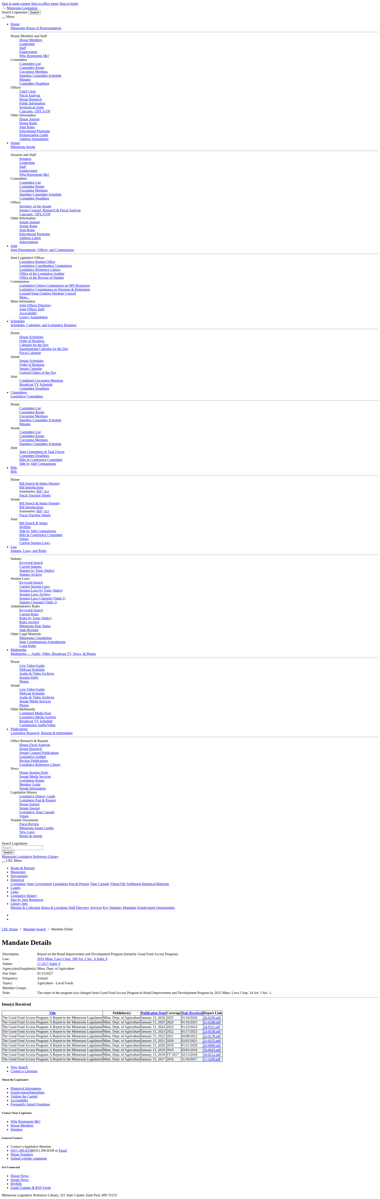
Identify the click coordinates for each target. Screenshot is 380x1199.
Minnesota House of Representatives (36, 28)
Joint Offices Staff (31, 309)
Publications (19, 729)
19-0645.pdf (212, 1050)
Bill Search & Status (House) (39, 483)
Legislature (18, 884)
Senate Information (32, 788)
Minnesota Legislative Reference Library (30, 856)
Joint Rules (27, 127)
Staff (22, 48)
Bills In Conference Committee (40, 460)
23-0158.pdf (212, 1031)
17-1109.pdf (211, 1059)
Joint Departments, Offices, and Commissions (42, 250)
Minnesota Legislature (22, 8)
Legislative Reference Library (40, 269)
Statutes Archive (30, 574)
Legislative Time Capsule (37, 812)
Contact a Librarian (24, 1071)
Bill (39, 491)
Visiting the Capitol (24, 1096)
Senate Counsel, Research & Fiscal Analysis (50, 210)
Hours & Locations (54, 907)
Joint (14, 246)
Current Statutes (30, 566)
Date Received (192, 1013)
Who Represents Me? (34, 56)
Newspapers (19, 876)
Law (14, 547)
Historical (17, 880)
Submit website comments (29, 1158)
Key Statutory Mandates (119, 907)
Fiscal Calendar (30, 353)
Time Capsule (99, 884)
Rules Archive (29, 622)
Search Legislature (14, 12)
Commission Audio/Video (37, 725)
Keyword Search (31, 563)
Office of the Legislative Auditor (41, 273)
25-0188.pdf (212, 1022)
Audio (40, 665)
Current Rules (29, 614)
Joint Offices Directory (35, 305)
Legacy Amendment (33, 317)
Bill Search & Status (33, 523)
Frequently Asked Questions (30, 1104)
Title (52, 1013)
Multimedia (18, 650)
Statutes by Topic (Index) (36, 570)
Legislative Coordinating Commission (45, 266)
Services (96, 907)
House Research (30, 99)
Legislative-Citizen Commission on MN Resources (54, 285)
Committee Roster (31, 68)
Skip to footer (68, 4)
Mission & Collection (25, 907)
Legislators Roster (31, 780)
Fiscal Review (29, 824)
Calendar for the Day (34, 345)
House (15, 24)
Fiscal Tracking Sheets (35, 495)
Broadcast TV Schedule (36, 384)
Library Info (19, 904)
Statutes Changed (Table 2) (38, 602)
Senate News (20, 1180)
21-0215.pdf (212, 1041)
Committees (19, 392)
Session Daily (28, 677)
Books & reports (30, 836)
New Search (19, 1067)
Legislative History (24, 896)
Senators (25, 159)
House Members (30, 40)
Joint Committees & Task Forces (41, 452)
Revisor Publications (33, 761)
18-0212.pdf (212, 1054)
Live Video (27, 665)
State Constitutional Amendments (42, 642)
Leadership (27, 44)
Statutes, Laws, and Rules (28, 551)
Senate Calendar (30, 368)
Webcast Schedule (32, 669)
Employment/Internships (27, 1092)
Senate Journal (29, 222)
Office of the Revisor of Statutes (41, 277)
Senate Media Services (35, 701)
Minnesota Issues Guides (36, 828)
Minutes (25, 79)
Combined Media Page (35, 713)
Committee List (30, 64)
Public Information (32, 103)
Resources (36, 900)
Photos (24, 681)
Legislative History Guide (37, 796)
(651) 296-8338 (21, 1150)
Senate (15, 143)
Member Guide (29, 784)
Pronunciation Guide (33, 135)
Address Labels (30, 238)
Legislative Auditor (32, 757)
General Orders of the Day (37, 372)
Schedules (18, 321)
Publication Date (153, 1013)
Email (63, 1150)
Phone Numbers (22, 1154)
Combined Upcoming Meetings (41, 380)
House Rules (28, 123)
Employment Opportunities (156, 907)
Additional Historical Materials (147, 884)
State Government (39, 884)
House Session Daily (33, 772)
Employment (28, 52)
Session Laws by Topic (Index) (41, 590)
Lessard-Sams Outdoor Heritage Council (47, 293)
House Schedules (31, 337)
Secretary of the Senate (35, 206)
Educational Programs (34, 131)
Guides (15, 888)
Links (14, 892)
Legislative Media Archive (37, 717)
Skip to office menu (44, 4)
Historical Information (26, 1088)
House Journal (29, 119)
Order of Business (31, 341)
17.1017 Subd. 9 (48, 964)
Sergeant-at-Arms (31, 107)
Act (46, 491)
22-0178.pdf (212, 1036)
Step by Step (19, 900)
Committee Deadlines (34, 83)
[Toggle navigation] (3, 17)
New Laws (27, 832)
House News (20, 1176)
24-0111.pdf (211, 1027)
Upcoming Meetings (33, 71)
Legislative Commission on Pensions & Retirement (54, 289)
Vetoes (24, 539)
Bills (14, 467)
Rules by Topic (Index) (35, 618)
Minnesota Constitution (35, 638)
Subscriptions (28, 242)
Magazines (18, 872)
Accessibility (28, 313)
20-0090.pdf (212, 1045)
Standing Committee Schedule (40, 75)
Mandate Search (34, 929)
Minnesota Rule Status (35, 626)
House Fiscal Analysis (34, 745)
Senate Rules (28, 226)
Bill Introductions (31, 487)
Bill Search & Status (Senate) (39, 503)
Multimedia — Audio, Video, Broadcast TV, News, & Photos (53, 654)
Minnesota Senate (23, 147)
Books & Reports (23, 868)
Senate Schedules (31, 361)
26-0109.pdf (212, 1017)
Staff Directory (79, 907)
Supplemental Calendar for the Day (43, 349)
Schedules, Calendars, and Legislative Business (43, 325)
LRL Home (10, 929)
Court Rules (27, 646)
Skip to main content (16, 4)
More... (24, 297)
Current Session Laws (34, 543)
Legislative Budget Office (37, 262)
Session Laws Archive (34, 594)
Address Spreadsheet (33, 139)
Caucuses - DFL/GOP (34, 111)
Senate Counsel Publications (39, 753)
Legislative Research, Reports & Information (42, 733)
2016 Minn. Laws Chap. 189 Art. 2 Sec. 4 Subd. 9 (72, 959)
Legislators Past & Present (37, 800)
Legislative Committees (27, 396)
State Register (28, 630)
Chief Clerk (27, 91)
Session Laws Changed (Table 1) (42, 598)
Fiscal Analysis (29, 95)
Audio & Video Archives (36, 673)
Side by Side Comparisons (37, 464)
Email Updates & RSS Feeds (31, 1188)
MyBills (25, 527)
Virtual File (118, 884)
